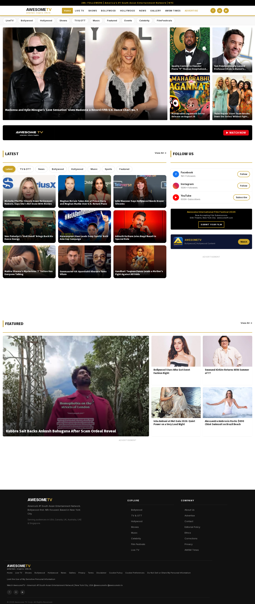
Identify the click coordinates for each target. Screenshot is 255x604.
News (41, 169)
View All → (160, 152)
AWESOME (39, 11)
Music (96, 20)
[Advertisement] (211, 283)
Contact (189, 521)
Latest (9, 169)
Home (67, 10)
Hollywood (46, 20)
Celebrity (144, 20)
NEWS (142, 10)
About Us (189, 509)
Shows (63, 20)
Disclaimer (101, 573)
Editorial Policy (192, 527)
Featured (112, 20)
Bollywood (27, 20)
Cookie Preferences (134, 573)
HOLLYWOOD (127, 10)
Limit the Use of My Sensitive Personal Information (31, 579)
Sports (108, 169)
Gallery (72, 573)
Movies (135, 527)
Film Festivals (138, 544)
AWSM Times (192, 549)
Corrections (191, 538)
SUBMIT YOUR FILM (211, 224)
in (220, 10)
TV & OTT (80, 20)
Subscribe (241, 197)
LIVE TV (79, 10)
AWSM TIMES (173, 10)
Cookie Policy (115, 573)
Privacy (189, 544)
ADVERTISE (191, 10)
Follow (243, 174)
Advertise (190, 515)
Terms (91, 573)
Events (128, 20)
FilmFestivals (164, 20)
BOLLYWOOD (108, 10)
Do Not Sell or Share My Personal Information (169, 573)
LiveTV (10, 20)
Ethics (188, 532)
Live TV (135, 549)
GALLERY (155, 10)
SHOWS (92, 10)
